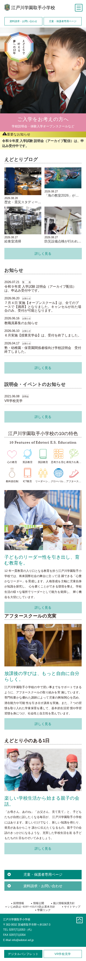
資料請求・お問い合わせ (23, 21)
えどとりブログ (21, 159)
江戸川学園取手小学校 (33, 7)
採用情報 (18, 903)
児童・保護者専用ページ (62, 21)
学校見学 (62, 954)
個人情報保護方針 (64, 903)
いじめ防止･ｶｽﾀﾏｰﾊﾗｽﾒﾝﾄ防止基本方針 (31, 906)
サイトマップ (72, 906)
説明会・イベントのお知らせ (35, 384)
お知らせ (13, 270)
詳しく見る (43, 253)
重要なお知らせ (18, 134)
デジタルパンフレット (23, 954)
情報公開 (38, 903)
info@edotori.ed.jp (23, 940)
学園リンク (44, 910)
